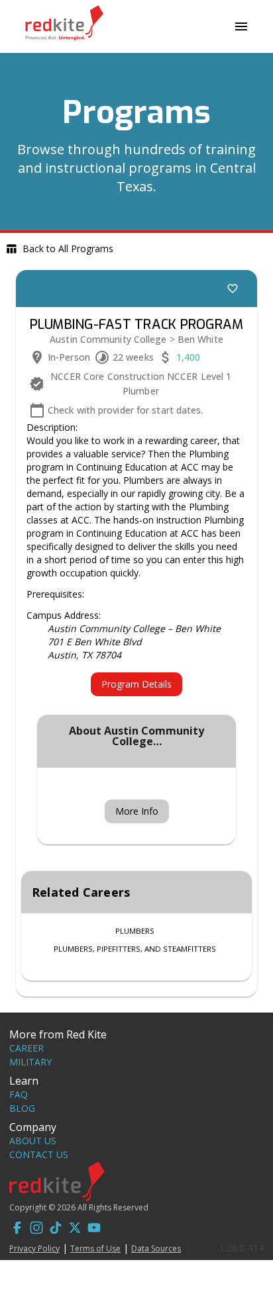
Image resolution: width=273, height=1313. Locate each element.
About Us (32, 1140)
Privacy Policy (34, 1248)
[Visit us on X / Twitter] (75, 1229)
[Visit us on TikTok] (56, 1229)
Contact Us (38, 1154)
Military (30, 1062)
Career (26, 1048)
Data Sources (156, 1248)
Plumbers (134, 931)
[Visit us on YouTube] (94, 1229)
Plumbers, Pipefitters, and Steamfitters (135, 949)
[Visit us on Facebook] (17, 1229)
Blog (22, 1108)
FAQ (18, 1094)
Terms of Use (95, 1248)
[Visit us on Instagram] (36, 1229)
